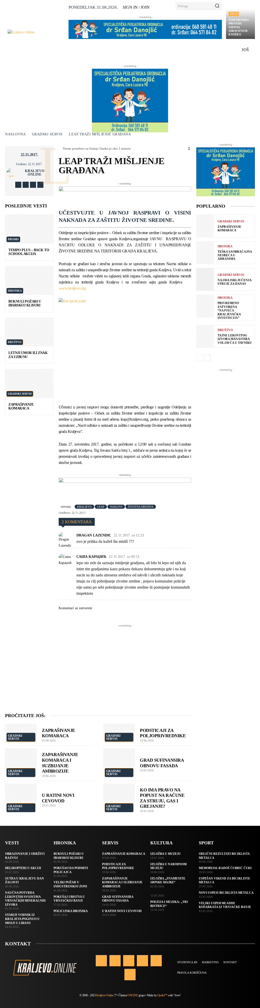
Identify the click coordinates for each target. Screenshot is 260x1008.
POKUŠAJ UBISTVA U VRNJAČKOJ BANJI (69, 899)
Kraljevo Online (34, 172)
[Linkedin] (128, 960)
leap (100, 506)
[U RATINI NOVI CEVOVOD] (21, 793)
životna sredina (140, 506)
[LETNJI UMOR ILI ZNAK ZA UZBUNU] (29, 331)
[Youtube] (40, 185)
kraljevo (84, 506)
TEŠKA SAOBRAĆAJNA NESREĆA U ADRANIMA (235, 255)
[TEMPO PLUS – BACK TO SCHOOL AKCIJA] (29, 228)
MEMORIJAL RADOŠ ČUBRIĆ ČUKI (225, 868)
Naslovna (15, 134)
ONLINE (132, 995)
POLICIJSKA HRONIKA (71, 911)
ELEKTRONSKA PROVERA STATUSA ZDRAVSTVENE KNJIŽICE (239, 27)
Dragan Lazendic (93, 535)
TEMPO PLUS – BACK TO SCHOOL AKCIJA (28, 252)
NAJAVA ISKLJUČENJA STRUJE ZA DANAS (235, 282)
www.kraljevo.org (72, 288)
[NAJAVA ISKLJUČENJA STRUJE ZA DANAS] (205, 279)
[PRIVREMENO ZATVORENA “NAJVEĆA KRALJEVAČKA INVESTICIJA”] (205, 306)
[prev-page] (199, 357)
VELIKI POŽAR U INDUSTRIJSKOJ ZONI (70, 884)
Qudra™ (162, 995)
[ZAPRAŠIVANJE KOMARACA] (29, 383)
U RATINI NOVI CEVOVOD (122, 911)
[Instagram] (26, 185)
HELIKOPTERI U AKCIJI (23, 868)
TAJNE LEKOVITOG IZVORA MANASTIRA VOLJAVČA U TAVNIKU (235, 339)
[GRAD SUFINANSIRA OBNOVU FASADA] (119, 758)
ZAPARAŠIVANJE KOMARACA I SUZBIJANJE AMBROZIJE (60, 763)
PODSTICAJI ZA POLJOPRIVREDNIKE (163, 733)
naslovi (116, 506)
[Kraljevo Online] (36, 32)
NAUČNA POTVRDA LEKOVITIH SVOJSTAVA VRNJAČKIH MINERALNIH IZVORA (25, 898)
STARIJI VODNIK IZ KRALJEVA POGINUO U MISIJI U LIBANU (22, 919)
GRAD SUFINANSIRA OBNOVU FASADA (162, 763)
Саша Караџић (91, 557)
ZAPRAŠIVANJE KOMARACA (21, 406)
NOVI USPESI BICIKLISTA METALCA (226, 893)
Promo (13, 239)
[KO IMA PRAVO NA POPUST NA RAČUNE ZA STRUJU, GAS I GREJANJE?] (119, 793)
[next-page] (207, 357)
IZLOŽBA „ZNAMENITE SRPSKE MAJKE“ (167, 880)
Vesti (233, 13)
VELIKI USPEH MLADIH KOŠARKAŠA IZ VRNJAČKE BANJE (225, 905)
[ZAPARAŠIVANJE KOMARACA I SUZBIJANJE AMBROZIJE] (21, 758)
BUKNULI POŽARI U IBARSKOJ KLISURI (24, 303)
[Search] (217, 6)
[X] (33, 185)
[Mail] (142, 960)
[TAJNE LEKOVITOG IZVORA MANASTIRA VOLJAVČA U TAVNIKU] (205, 336)
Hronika (15, 290)
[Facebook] (18, 185)
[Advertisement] (125, 664)
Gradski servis (47, 134)
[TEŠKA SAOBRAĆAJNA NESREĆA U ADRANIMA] (205, 252)
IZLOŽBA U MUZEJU (165, 854)
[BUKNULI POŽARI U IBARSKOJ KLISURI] (29, 280)
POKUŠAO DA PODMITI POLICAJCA (71, 870)
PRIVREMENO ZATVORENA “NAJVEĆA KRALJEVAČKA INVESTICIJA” (229, 310)
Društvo (15, 342)
